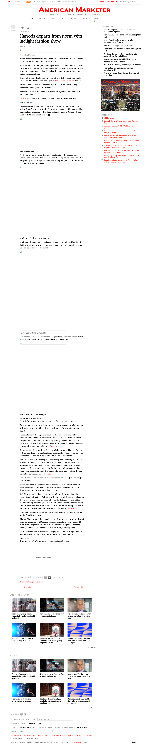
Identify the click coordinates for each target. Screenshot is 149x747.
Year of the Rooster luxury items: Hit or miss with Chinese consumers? (120, 137)
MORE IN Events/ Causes (19, 594)
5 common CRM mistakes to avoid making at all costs (22, 640)
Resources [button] (74, 18)
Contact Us (88, 735)
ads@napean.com (83, 728)
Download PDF (58, 577)
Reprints (40, 577)
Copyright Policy (30, 735)
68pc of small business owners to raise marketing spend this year (118, 41)
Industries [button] (41, 18)
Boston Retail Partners (64, 81)
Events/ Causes (25, 31)
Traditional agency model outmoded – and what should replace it (120, 31)
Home (31, 18)
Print (31, 28)
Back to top (91, 647)
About (102, 1)
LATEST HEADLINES (107, 26)
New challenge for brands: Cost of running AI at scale (52, 615)
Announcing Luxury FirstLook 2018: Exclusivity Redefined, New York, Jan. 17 (121, 151)
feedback (77, 742)
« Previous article (26, 587)
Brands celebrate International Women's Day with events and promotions (121, 161)
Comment (13, 30)
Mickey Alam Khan (29, 55)
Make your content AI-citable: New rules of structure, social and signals (120, 60)
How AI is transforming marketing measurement (122, 65)
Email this (26, 577)
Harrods (23, 98)
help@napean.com (34, 723)
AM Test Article (109, 118)
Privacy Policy (15, 735)
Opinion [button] (52, 18)
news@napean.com (27, 728)
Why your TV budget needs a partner (118, 46)
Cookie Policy (43, 735)
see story (55, 446)
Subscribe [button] (86, 18)
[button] (16, 1)
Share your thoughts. (32, 582)
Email (24, 28)
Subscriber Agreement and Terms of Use (66, 735)
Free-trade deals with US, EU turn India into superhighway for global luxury (120, 55)
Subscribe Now (112, 1)
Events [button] (63, 18)
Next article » (79, 587)
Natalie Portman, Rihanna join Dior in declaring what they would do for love (122, 146)
